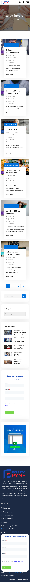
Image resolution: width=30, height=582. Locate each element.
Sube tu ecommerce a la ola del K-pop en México (19, 341)
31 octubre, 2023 (19, 338)
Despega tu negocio (11, 247)
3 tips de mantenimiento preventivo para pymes (12, 54)
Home (10, 20)
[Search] (20, 2)
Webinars (5, 532)
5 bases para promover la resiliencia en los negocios (13, 133)
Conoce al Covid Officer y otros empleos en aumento (15, 93)
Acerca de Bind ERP (8, 529)
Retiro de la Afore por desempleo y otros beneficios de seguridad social (14, 255)
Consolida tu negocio (11, 45)
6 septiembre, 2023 (20, 352)
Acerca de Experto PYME (10, 526)
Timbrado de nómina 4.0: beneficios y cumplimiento (17, 364)
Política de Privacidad (15, 579)
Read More (9, 74)
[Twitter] (7, 503)
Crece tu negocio (10, 124)
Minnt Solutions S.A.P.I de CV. (14, 573)
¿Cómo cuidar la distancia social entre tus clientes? (14, 173)
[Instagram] (4, 503)
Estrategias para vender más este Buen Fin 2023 (18, 348)
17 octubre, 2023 (19, 345)
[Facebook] (2, 503)
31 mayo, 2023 (19, 359)
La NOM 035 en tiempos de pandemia (13, 213)
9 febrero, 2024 (19, 330)
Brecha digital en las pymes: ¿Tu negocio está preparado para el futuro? (20, 334)
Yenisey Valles (11, 55)
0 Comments (11, 62)
